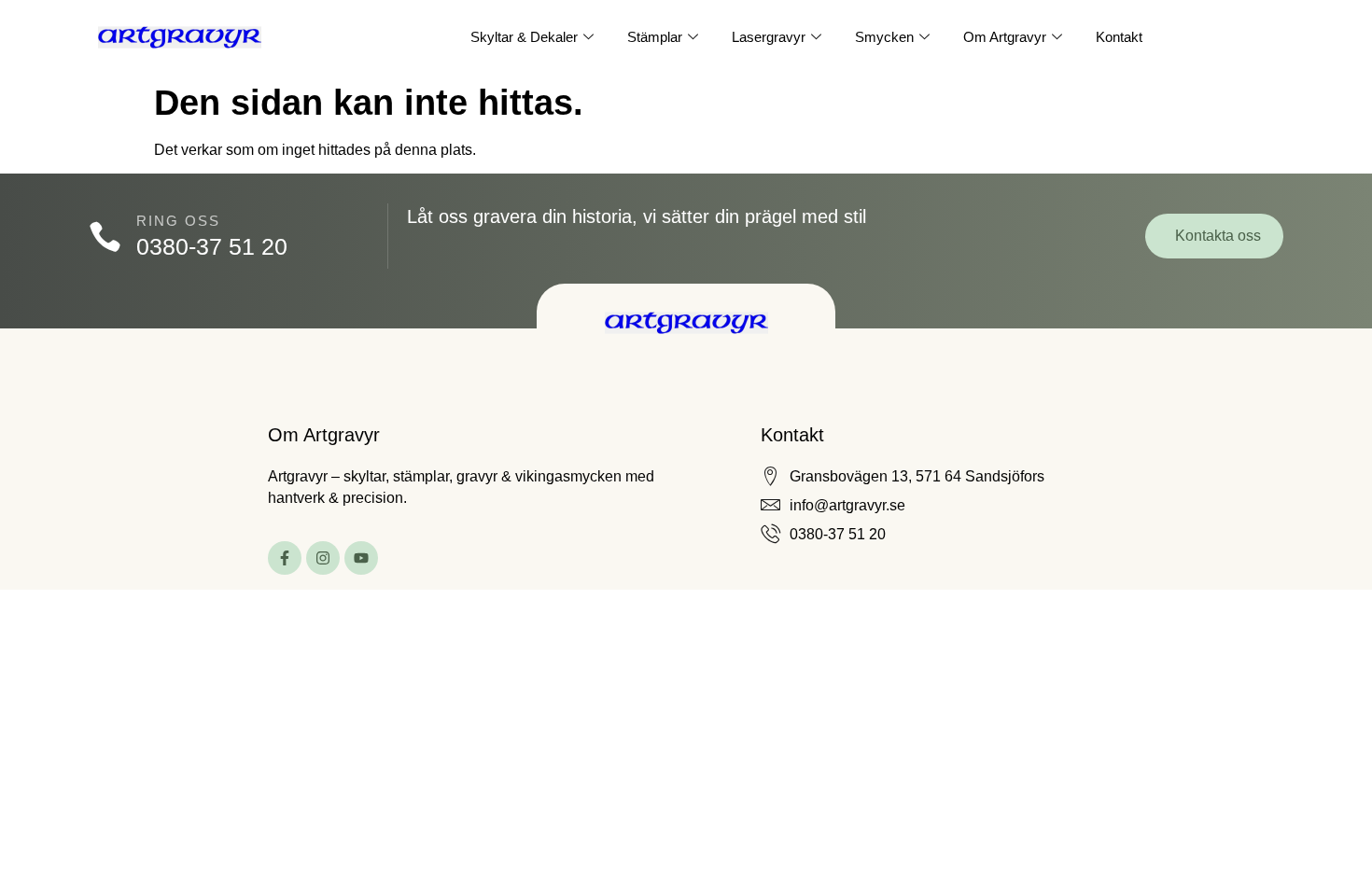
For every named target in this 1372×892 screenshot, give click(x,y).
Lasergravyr (768, 37)
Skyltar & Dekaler (524, 37)
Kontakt (1119, 37)
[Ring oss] (105, 236)
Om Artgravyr (1004, 37)
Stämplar (654, 37)
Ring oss (178, 221)
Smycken (884, 37)
